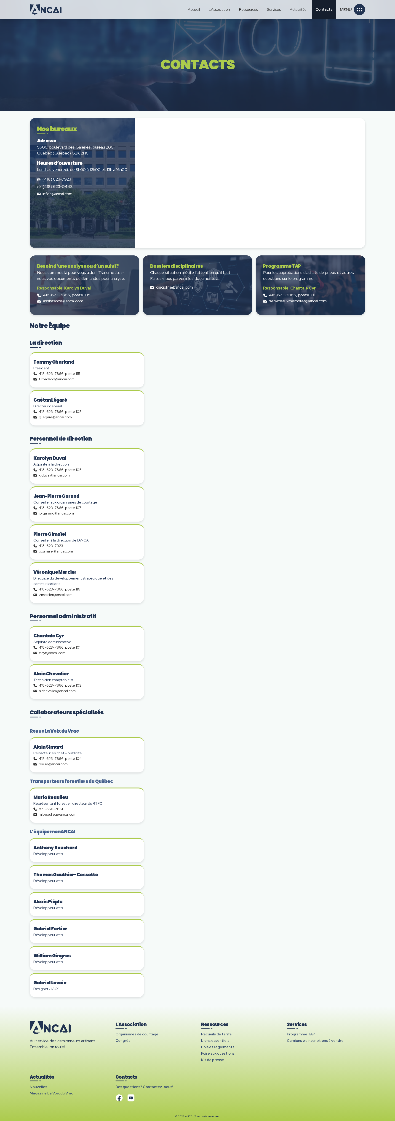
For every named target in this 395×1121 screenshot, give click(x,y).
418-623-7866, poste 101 (292, 295)
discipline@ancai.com (174, 287)
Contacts (324, 9)
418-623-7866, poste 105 (67, 295)
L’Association (219, 9)
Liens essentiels (215, 1040)
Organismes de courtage (136, 1034)
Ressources (248, 9)
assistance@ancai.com (63, 300)
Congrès (122, 1040)
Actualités (298, 9)
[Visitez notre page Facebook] (119, 1098)
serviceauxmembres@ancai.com (298, 300)
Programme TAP (301, 1034)
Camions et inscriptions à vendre (315, 1040)
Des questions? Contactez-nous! (144, 1086)
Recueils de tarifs (216, 1034)
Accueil (194, 9)
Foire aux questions (218, 1053)
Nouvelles (38, 1086)
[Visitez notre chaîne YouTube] (131, 1098)
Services (274, 9)
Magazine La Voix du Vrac (51, 1093)
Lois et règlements (217, 1047)
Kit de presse (212, 1059)
